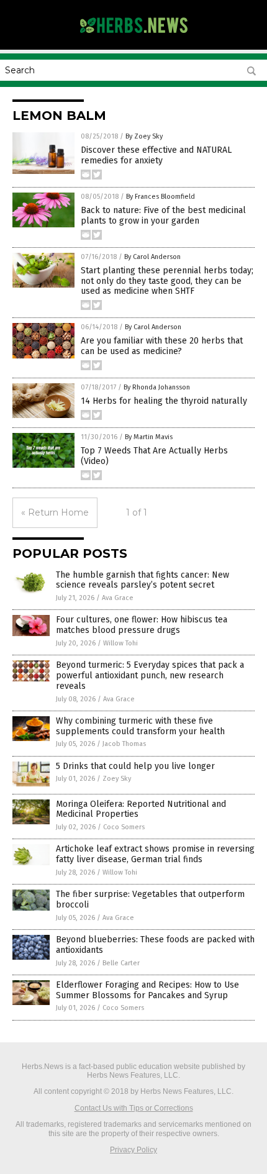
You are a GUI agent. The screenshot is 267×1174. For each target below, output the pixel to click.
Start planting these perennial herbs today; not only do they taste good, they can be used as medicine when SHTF (167, 281)
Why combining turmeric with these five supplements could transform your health (140, 726)
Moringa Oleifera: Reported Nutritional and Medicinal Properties (141, 809)
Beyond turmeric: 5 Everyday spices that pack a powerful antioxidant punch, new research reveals (150, 675)
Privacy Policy (133, 1149)
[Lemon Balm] (133, 36)
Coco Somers (124, 827)
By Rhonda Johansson (157, 387)
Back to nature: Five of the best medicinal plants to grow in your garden (163, 215)
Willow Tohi (120, 643)
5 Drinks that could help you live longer (135, 766)
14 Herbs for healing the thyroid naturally (164, 401)
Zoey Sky (116, 779)
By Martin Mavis (149, 437)
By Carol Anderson (152, 257)
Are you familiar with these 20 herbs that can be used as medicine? (162, 346)
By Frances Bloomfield (160, 197)
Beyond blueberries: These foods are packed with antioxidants (155, 944)
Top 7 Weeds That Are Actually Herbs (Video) (154, 455)
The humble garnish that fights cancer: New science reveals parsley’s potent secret (142, 580)
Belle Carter (121, 963)
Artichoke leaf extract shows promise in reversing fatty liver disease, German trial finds (155, 854)
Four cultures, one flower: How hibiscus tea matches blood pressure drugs (141, 624)
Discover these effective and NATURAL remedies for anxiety (156, 155)
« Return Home (55, 512)
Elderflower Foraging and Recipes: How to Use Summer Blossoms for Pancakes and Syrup (147, 990)
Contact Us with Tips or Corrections (134, 1108)
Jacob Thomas (124, 744)
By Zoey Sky (144, 136)
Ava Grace (118, 598)
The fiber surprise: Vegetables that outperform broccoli (150, 899)
